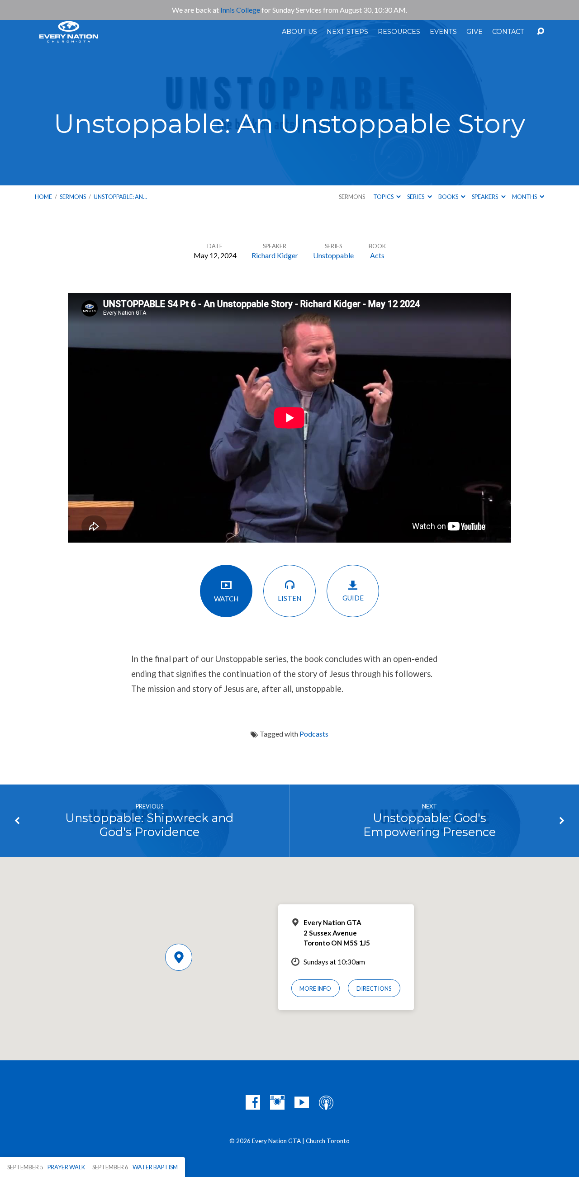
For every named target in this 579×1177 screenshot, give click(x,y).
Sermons (73, 196)
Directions (374, 988)
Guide (353, 598)
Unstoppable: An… (120, 196)
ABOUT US (299, 31)
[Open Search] (540, 31)
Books (448, 196)
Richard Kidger (275, 255)
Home (43, 196)
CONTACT (508, 31)
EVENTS (443, 31)
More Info (315, 988)
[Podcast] (326, 1102)
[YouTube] (301, 1102)
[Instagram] (277, 1102)
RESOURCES (399, 31)
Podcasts (313, 733)
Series (416, 196)
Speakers (485, 196)
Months (525, 196)
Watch (226, 599)
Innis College (240, 9)
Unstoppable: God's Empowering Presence (429, 825)
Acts (377, 255)
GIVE (474, 31)
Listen (289, 598)
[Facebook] (253, 1102)
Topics (383, 196)
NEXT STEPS (347, 31)
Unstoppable (333, 255)
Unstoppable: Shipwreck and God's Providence (149, 825)
